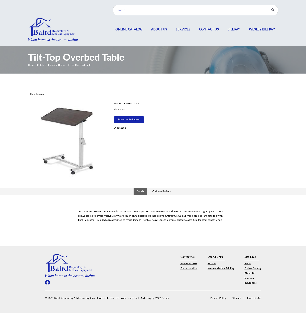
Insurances (250, 283)
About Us (159, 29)
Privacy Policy (218, 298)
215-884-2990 (188, 263)
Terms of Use (254, 298)
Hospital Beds (56, 65)
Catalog (41, 65)
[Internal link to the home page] (70, 265)
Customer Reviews (161, 191)
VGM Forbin (162, 298)
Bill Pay (233, 29)
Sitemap (236, 298)
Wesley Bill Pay (262, 29)
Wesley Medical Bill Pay (221, 268)
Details (140, 191)
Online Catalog (128, 29)
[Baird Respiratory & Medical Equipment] (53, 29)
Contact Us (209, 29)
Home (31, 65)
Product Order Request (129, 120)
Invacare (40, 94)
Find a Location (188, 268)
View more (120, 109)
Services (183, 29)
